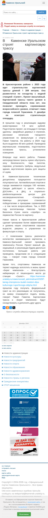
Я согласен (24, 514)
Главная (6, 30)
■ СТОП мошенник (11, 384)
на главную (6, 466)
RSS (3, 477)
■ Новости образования (13, 367)
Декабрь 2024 (24, 323)
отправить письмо (8, 468)
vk (40, 18)
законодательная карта (11, 475)
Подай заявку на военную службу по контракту (24, 26)
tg (44, 18)
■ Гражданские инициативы (15, 381)
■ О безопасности (10, 374)
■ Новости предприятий (13, 360)
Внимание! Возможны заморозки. (18, 24)
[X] (13, 307)
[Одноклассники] (7, 307)
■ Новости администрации (15, 352)
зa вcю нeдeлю (7, 345)
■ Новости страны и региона (15, 377)
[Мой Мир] (10, 307)
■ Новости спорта (10, 363)
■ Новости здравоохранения (16, 370)
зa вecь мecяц (6, 348)
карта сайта (6, 473)
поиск (4, 470)
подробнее (23, 507)
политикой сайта (34, 502)
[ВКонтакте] (4, 307)
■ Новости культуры (11, 356)
